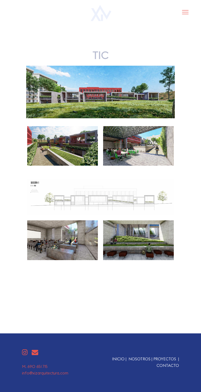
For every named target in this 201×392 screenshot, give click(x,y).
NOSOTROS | (141, 358)
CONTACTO (168, 365)
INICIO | (120, 358)
